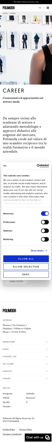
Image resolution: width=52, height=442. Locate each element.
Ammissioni (9, 342)
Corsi (6, 349)
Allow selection (26, 266)
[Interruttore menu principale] (47, 8)
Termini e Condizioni (12, 434)
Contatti (8, 371)
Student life (10, 356)
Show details (37, 250)
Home (5, 13)
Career (7, 378)
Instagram (7, 394)
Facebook (30, 398)
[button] (41, 7)
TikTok (6, 398)
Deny (26, 274)
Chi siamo (8, 364)
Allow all (26, 259)
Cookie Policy (9, 430)
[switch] (45, 222)
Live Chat (38, 437)
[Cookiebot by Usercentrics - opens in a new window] (37, 166)
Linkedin (30, 394)
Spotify (6, 402)
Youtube (7, 407)
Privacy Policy (25, 430)
